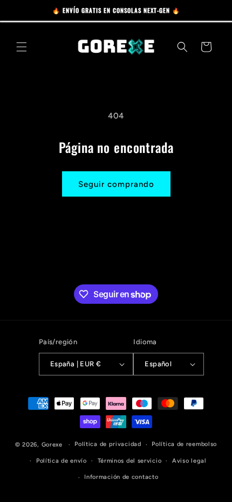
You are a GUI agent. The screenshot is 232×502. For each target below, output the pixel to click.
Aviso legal (189, 460)
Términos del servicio (130, 460)
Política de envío (61, 460)
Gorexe (52, 444)
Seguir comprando (116, 184)
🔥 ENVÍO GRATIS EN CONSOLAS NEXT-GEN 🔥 (116, 10)
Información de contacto (121, 476)
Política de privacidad (107, 444)
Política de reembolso (184, 444)
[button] (21, 47)
